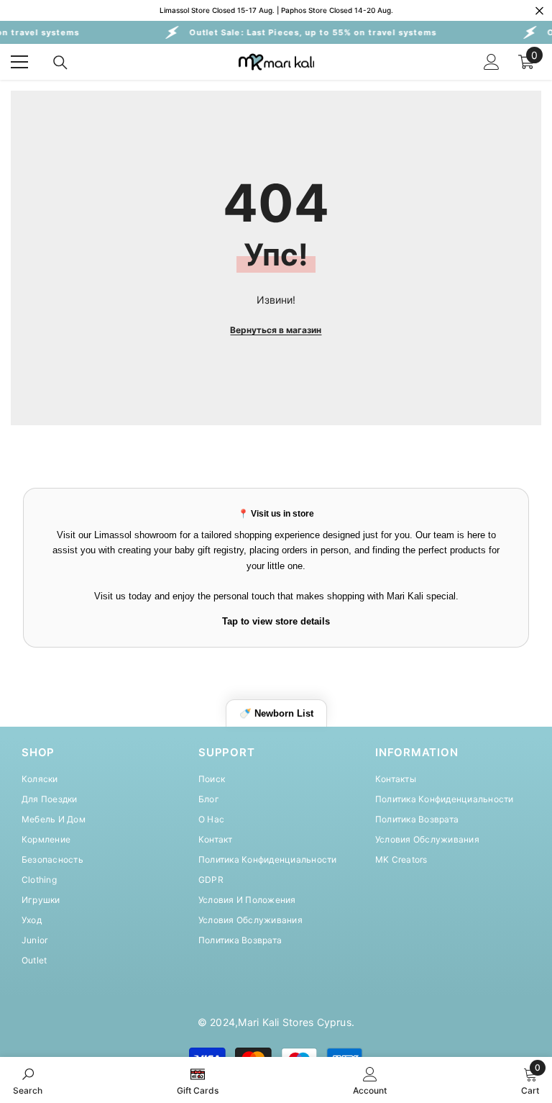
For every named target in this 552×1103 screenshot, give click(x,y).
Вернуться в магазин (275, 329)
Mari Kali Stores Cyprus (294, 1022)
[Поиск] (60, 62)
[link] (28, 1080)
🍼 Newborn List (276, 713)
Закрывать (539, 10)
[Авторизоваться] (492, 62)
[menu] (19, 62)
